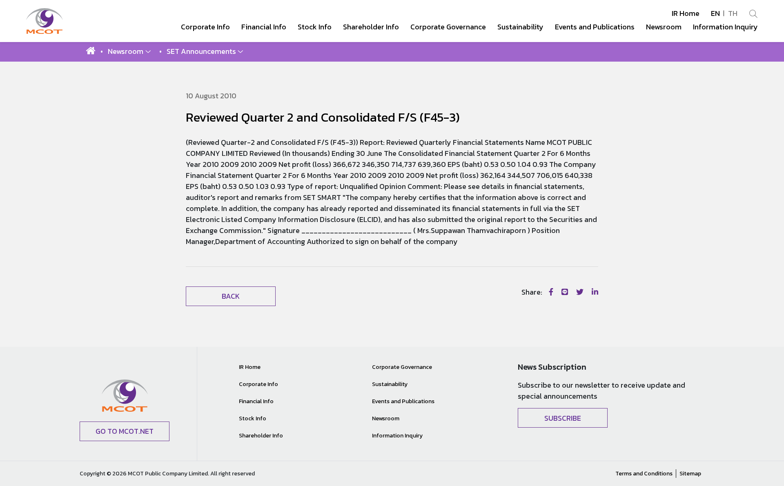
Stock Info (252, 418)
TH (732, 13)
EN (715, 13)
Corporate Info (258, 384)
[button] (129, 51)
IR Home (685, 13)
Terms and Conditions (644, 473)
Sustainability (390, 384)
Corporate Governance (402, 367)
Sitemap (690, 473)
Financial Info (256, 401)
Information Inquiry (397, 435)
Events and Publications (403, 401)
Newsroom (385, 418)
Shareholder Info (261, 435)
